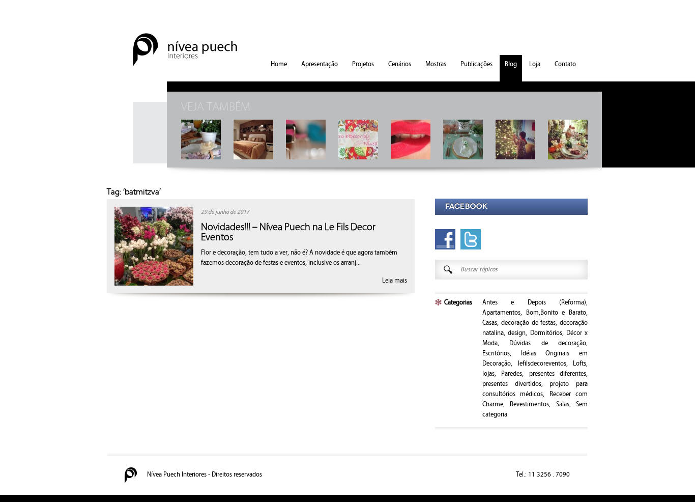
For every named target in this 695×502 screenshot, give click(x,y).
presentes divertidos (511, 384)
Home (279, 64)
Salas (562, 404)
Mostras (435, 64)
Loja (534, 64)
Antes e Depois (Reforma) (534, 302)
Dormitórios (546, 333)
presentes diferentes (557, 374)
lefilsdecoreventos (542, 363)
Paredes (511, 374)
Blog (511, 64)
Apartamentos (501, 313)
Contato (565, 64)
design (517, 333)
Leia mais (394, 280)
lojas (488, 374)
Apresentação (319, 64)
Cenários (399, 64)
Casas (489, 323)
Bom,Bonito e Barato (556, 313)
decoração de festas (528, 323)
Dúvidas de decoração (547, 343)
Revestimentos (529, 404)
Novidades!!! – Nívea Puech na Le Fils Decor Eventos (288, 232)
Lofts (579, 363)
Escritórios (496, 353)
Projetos (363, 64)
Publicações (476, 64)
